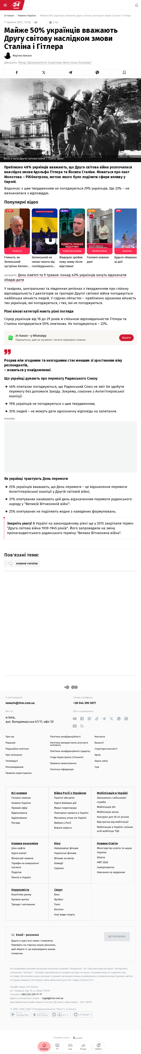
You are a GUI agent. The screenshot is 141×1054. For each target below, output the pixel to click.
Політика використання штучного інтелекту (69, 744)
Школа (101, 857)
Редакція (10, 743)
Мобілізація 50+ (106, 807)
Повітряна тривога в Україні (71, 812)
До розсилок (117, 936)
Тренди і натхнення (23, 904)
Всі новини (19, 793)
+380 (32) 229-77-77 (31, 994)
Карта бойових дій (65, 803)
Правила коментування (63, 763)
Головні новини (21, 798)
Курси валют (19, 853)
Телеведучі (12, 761)
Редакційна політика (17, 749)
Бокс (57, 894)
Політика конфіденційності (65, 737)
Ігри (97, 767)
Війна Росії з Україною (70, 793)
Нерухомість (20, 889)
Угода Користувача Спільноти (66, 757)
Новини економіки (24, 843)
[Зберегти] (124, 72)
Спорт (58, 889)
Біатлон (59, 909)
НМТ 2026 (102, 862)
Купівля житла (20, 899)
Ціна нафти (18, 848)
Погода (15, 822)
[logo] (16, 5)
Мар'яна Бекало (22, 55)
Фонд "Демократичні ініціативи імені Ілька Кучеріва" (55, 62)
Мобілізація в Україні (112, 793)
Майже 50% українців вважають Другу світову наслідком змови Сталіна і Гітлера (85, 16)
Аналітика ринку (21, 894)
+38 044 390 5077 (84, 703)
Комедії (58, 863)
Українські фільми (65, 853)
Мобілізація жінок (108, 812)
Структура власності (106, 749)
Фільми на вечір (64, 858)
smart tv (61, 1014)
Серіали (59, 868)
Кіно (57, 843)
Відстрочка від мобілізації (113, 822)
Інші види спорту (64, 914)
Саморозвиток (105, 867)
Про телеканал (14, 755)
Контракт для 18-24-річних (113, 817)
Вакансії (99, 743)
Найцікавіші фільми (66, 848)
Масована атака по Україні (70, 817)
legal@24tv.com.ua (52, 998)
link (74, 718)
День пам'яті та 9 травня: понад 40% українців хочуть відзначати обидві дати (65, 277)
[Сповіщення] (136, 5)
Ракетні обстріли (64, 798)
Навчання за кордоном (111, 872)
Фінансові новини (22, 858)
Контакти (100, 737)
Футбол (58, 899)
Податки (16, 872)
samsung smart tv (83, 1014)
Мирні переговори (65, 807)
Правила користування (19, 773)
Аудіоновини (19, 817)
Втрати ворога (63, 828)
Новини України (27, 16)
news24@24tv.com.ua (20, 703)
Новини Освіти (107, 843)
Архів (97, 755)
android (20, 1014)
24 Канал (9, 16)
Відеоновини (19, 812)
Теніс (57, 904)
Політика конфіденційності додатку (70, 751)
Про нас (10, 737)
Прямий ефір (19, 807)
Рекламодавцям (14, 767)
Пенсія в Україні (21, 877)
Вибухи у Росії (62, 822)
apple (40, 1014)
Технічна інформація (62, 769)
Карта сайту (101, 761)
